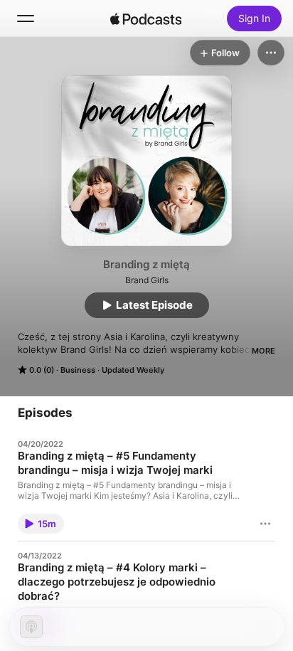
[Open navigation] (25, 18)
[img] (146, 18)
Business (77, 370)
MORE (263, 351)
